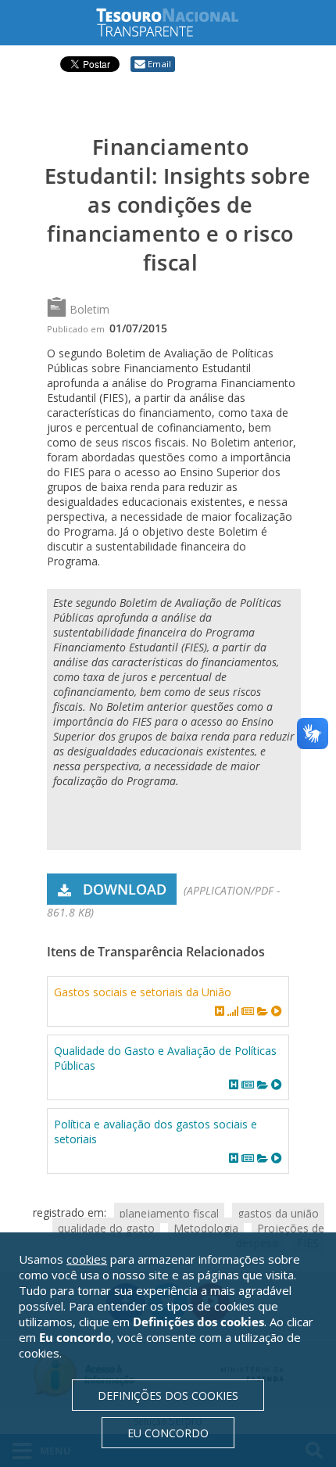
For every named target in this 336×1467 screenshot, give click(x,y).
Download (124, 889)
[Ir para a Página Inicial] (179, 22)
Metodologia (205, 1227)
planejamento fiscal (169, 1212)
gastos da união (278, 1212)
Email (159, 64)
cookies (86, 1259)
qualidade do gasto (106, 1227)
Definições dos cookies (168, 1395)
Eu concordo (168, 1433)
